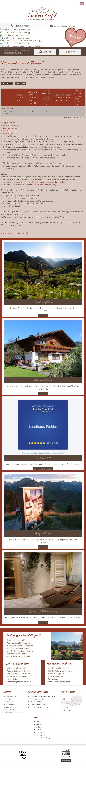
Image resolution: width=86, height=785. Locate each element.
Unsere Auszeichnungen (39, 707)
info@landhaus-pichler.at (64, 26)
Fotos (38, 722)
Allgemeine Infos (10, 122)
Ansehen (43, 315)
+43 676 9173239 (22, 26)
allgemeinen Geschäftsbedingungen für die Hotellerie (43, 182)
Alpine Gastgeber (36, 699)
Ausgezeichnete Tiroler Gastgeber (42, 696)
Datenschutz (40, 735)
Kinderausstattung (10, 128)
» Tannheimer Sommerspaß (58, 681)
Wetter (38, 730)
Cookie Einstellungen (44, 738)
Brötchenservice (9, 131)
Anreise (65, 707)
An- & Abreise (8, 133)
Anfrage (47, 52)
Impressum (40, 732)
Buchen (71, 52)
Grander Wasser (36, 702)
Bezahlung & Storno (11, 125)
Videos (38, 724)
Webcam (39, 727)
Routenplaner (67, 710)
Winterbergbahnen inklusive (19, 681)
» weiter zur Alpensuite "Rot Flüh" (15, 233)
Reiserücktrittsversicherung (44, 184)
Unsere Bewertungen (43, 469)
